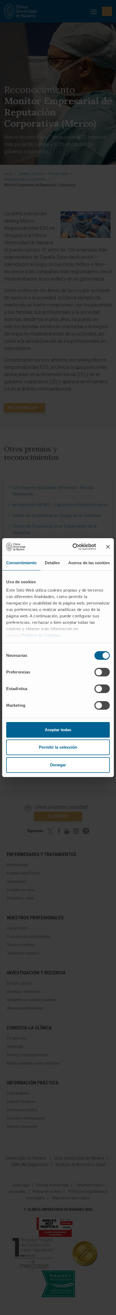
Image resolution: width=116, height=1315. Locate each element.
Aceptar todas (58, 729)
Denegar (58, 765)
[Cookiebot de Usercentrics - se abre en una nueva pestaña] (73, 546)
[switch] (102, 672)
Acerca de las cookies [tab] (89, 562)
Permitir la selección (58, 747)
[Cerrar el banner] (108, 547)
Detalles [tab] (52, 562)
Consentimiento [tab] (21, 562)
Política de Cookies (41, 635)
